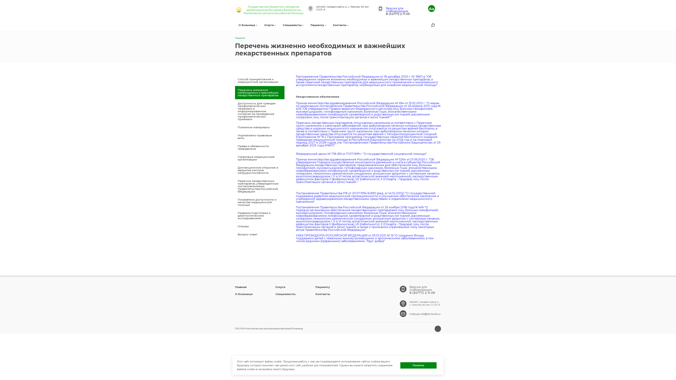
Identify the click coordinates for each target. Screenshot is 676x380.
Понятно (418, 365)
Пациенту (317, 25)
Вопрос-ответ (247, 234)
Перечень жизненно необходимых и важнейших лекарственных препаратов (258, 92)
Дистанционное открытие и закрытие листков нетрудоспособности (258, 170)
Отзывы (243, 226)
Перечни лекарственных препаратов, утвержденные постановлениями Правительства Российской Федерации (258, 186)
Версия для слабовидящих (397, 10)
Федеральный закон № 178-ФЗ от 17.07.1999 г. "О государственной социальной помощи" (361, 154)
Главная (241, 287)
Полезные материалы (254, 127)
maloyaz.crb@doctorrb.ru (424, 314)
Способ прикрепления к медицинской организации (258, 81)
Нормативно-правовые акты (255, 137)
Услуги (269, 25)
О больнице (247, 25)
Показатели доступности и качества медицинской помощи (257, 202)
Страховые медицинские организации (256, 158)
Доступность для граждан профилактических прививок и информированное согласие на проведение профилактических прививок (257, 111)
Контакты (339, 25)
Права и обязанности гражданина (253, 147)
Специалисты (292, 25)
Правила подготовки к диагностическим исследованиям (254, 215)
